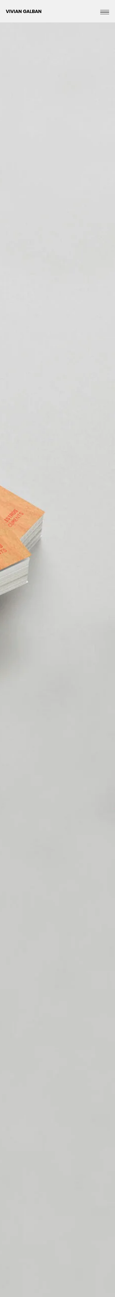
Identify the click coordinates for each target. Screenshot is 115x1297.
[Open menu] (104, 12)
